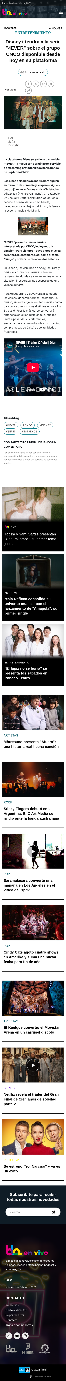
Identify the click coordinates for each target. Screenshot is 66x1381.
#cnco (27, 425)
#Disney (45, 425)
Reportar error (15, 1315)
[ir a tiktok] (9, 1335)
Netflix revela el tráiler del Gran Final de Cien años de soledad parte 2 (31, 1099)
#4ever (11, 425)
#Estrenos (29, 431)
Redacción (12, 1305)
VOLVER (56, 28)
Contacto (11, 1320)
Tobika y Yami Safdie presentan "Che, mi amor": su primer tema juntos (30, 539)
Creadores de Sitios (42, 1376)
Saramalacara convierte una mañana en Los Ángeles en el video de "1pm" (29, 885)
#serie (10, 431)
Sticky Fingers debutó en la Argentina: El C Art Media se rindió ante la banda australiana (31, 813)
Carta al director (16, 1310)
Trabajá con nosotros (19, 1325)
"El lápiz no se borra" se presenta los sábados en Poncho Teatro (26, 673)
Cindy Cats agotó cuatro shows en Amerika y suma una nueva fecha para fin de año (31, 957)
